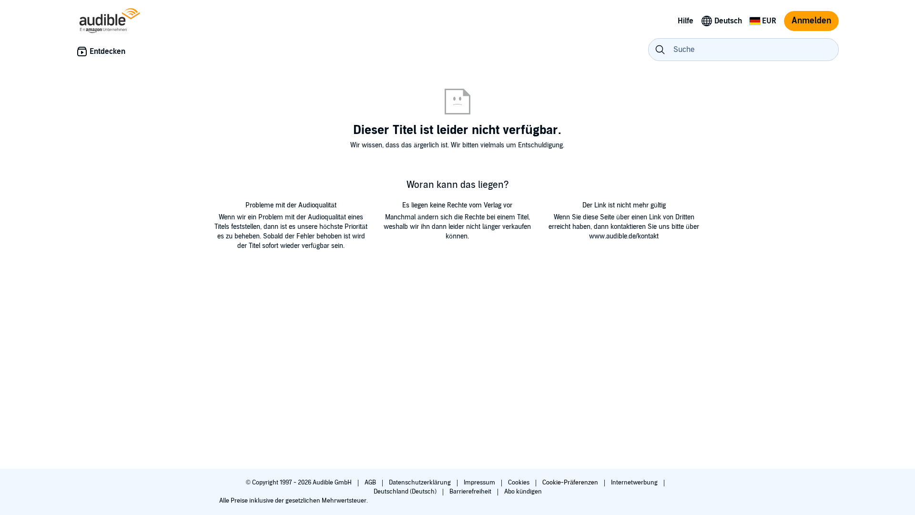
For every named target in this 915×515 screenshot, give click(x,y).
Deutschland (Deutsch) (406, 491)
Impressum (480, 482)
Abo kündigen (523, 491)
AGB (371, 482)
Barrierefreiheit (471, 491)
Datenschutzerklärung (420, 482)
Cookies (519, 482)
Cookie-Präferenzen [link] (570, 482)
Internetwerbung (635, 482)
